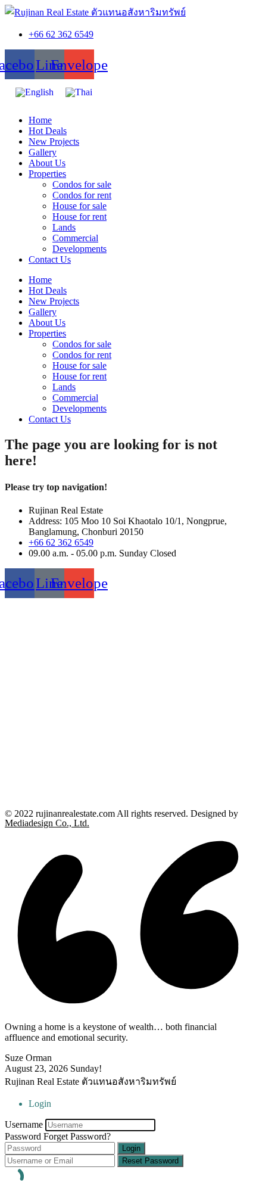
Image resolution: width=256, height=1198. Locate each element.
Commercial (75, 238)
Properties (47, 174)
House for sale (79, 206)
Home (40, 120)
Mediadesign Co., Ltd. (47, 823)
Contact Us (50, 259)
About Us (47, 163)
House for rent (79, 216)
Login (131, 1148)
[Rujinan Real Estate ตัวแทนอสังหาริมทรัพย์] (95, 12)
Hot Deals (48, 131)
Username (24, 1124)
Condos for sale (81, 184)
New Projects (54, 141)
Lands (64, 227)
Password (23, 1136)
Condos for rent (81, 195)
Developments (79, 249)
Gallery (43, 152)
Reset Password (150, 1160)
